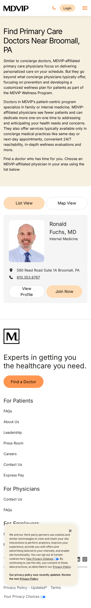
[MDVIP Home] (16, 8)
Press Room (13, 443)
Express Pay (14, 475)
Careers (10, 454)
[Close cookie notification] (70, 530)
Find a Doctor (23, 381)
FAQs (8, 411)
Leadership (13, 432)
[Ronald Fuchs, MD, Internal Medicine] (26, 241)
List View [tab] (24, 203)
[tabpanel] (45, 259)
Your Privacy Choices (40, 558)
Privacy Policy (62, 566)
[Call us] (54, 8)
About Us (11, 422)
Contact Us (13, 464)
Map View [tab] (67, 203)
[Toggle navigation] (84, 8)
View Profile (27, 291)
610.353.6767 (28, 277)
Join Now (64, 291)
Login (67, 8)
